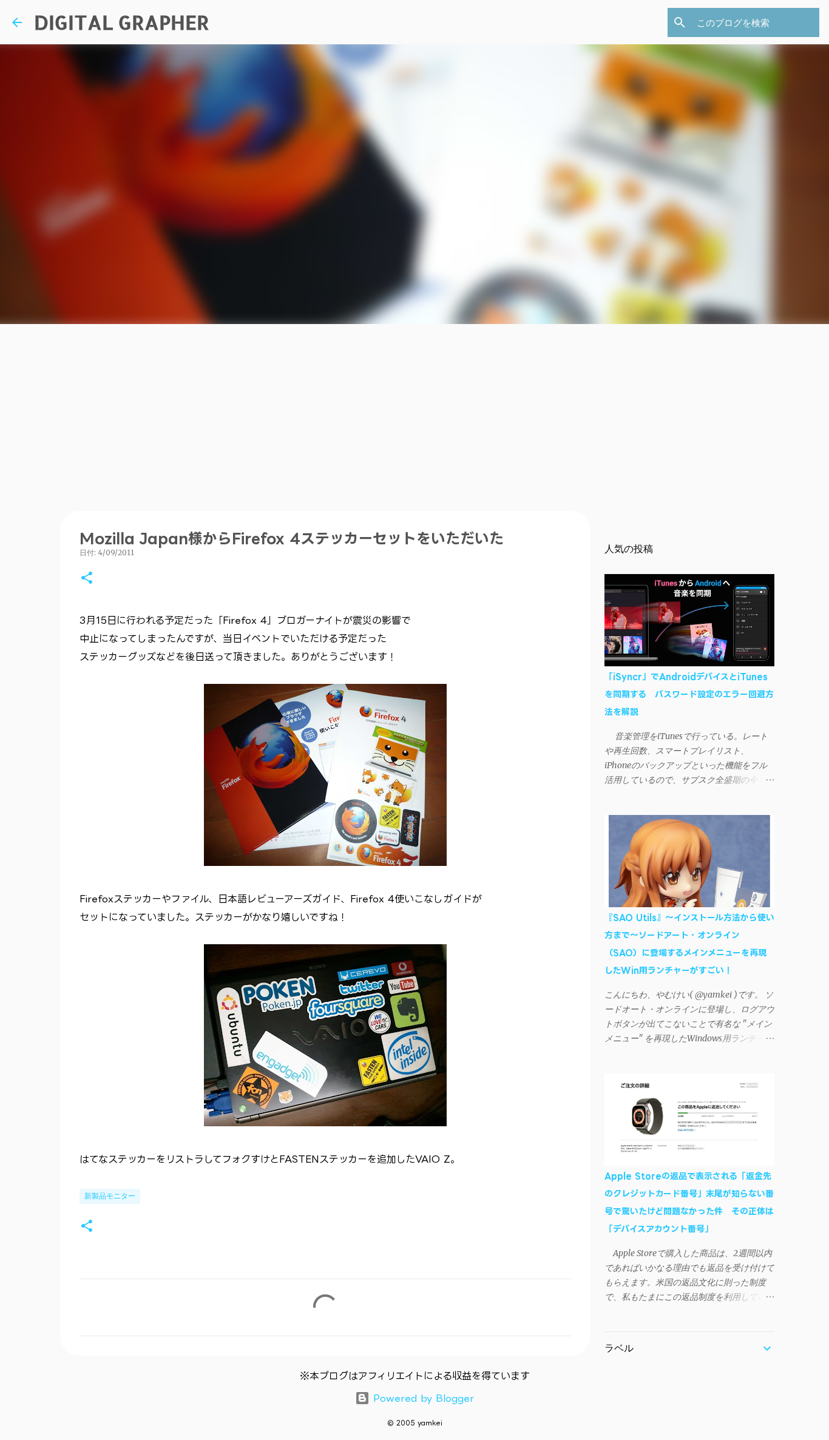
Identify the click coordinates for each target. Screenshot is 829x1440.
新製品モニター (109, 1196)
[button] (87, 578)
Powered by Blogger (422, 1398)
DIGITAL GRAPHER (121, 22)
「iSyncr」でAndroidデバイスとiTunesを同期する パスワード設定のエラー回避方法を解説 (689, 694)
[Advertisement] (414, 415)
